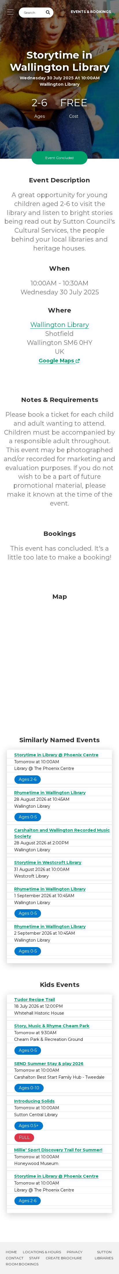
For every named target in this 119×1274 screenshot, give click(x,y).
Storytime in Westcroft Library (47, 862)
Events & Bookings (91, 12)
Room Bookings (22, 1264)
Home (11, 1252)
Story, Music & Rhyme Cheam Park (51, 1025)
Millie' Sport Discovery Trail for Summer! (58, 1150)
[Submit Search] (48, 13)
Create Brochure (64, 1258)
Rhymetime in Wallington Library (49, 792)
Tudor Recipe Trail (34, 999)
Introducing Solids (34, 1101)
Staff (34, 1258)
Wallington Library (59, 325)
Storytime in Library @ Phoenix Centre (56, 754)
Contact (14, 1258)
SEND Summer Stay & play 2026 (48, 1063)
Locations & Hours (42, 1252)
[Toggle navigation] (8, 12)
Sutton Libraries (104, 1255)
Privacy (74, 1252)
